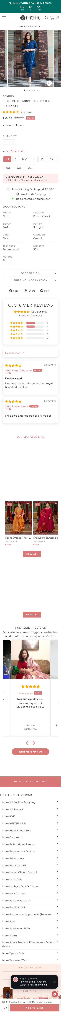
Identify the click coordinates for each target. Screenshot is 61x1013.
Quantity (10, 136)
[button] (11, 112)
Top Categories (30, 967)
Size (6, 151)
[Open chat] (55, 994)
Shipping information (31, 280)
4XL (18, 167)
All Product (34, 26)
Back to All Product (32, 781)
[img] (13, 365)
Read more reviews (30, 751)
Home (22, 26)
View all (31, 554)
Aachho (9, 95)
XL (42, 159)
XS (7, 159)
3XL (8, 167)
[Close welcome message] (54, 981)
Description (30, 273)
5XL (30, 167)
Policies (29, 991)
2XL (52, 159)
